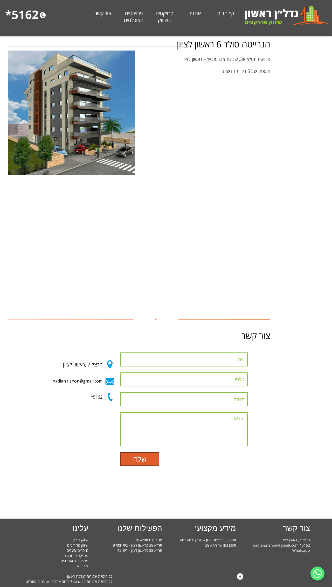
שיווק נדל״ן (80, 540)
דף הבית (225, 13)
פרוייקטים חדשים (76, 555)
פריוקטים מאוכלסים (74, 560)
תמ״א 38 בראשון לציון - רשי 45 (139, 550)
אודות (195, 13)
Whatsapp (301, 550)
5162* (22, 14)
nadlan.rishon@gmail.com (77, 381)
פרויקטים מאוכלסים (133, 17)
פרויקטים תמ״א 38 (148, 540)
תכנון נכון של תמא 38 (220, 545)
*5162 (96, 397)
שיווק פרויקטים (77, 545)
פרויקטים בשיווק (164, 17)
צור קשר (103, 13)
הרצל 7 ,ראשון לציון (82, 364)
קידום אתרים (60, 581)
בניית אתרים (36, 581)
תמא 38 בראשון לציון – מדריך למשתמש (207, 540)
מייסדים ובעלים (77, 550)
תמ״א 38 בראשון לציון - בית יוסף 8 (137, 545)
